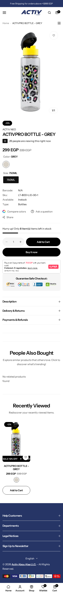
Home (6, 23)
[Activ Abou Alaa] (31, 12)
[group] (31, 72)
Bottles (22, 204)
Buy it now (31, 252)
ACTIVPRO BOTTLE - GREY (16, 467)
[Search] (49, 12)
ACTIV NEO (9, 129)
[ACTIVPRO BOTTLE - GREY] (16, 441)
